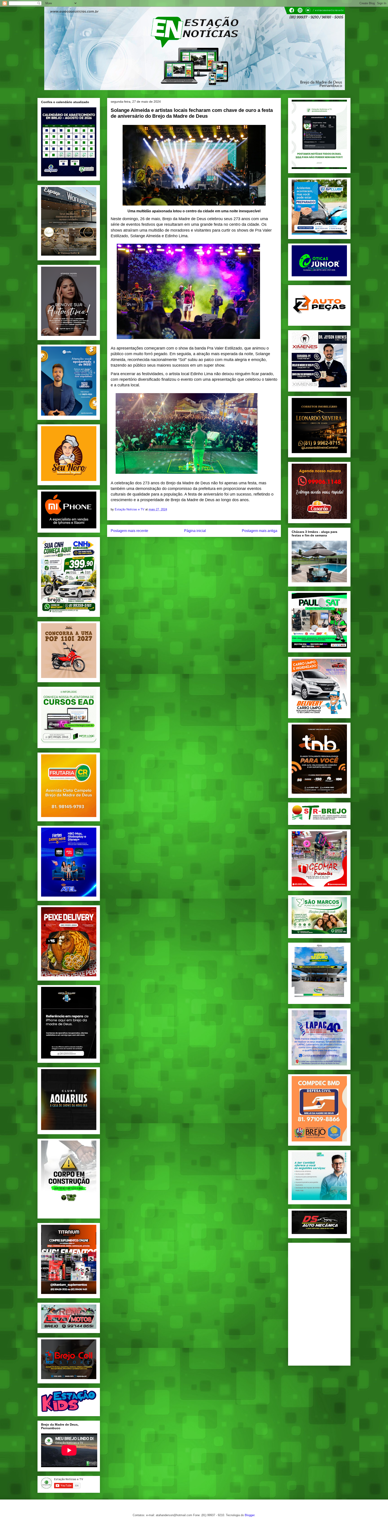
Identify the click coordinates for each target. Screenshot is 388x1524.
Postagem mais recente (129, 531)
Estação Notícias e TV (130, 509)
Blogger (249, 1515)
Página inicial (195, 531)
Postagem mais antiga (259, 531)
